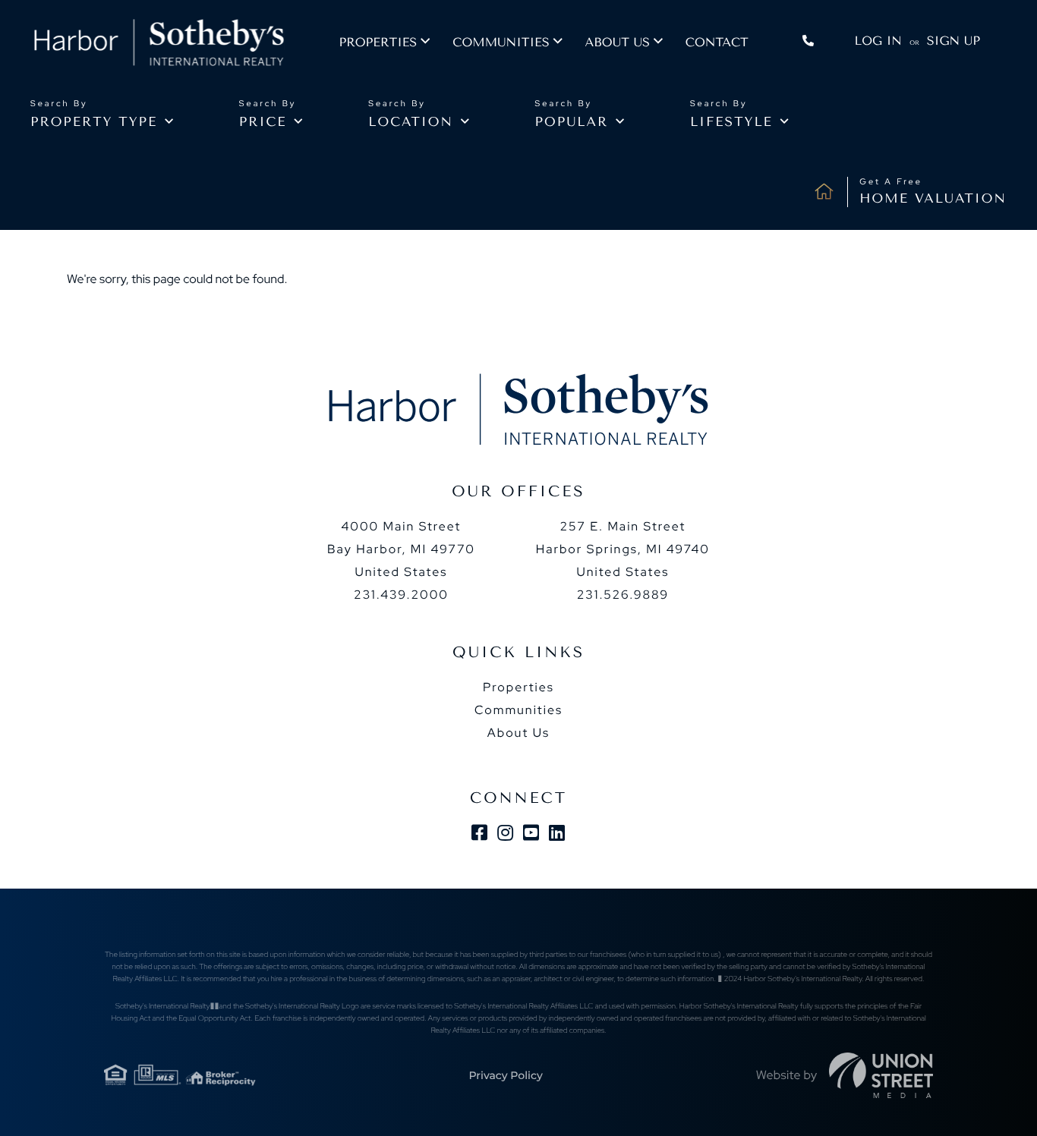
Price (263, 122)
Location (410, 122)
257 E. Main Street (623, 549)
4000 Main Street (401, 549)
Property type (93, 122)
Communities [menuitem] (500, 42)
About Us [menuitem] (518, 733)
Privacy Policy (505, 1075)
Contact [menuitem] (717, 42)
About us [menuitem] (617, 42)
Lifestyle (731, 122)
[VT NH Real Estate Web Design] (881, 1075)
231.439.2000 (401, 595)
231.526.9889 (623, 595)
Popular (572, 122)
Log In (878, 40)
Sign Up (953, 40)
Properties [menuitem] (378, 42)
